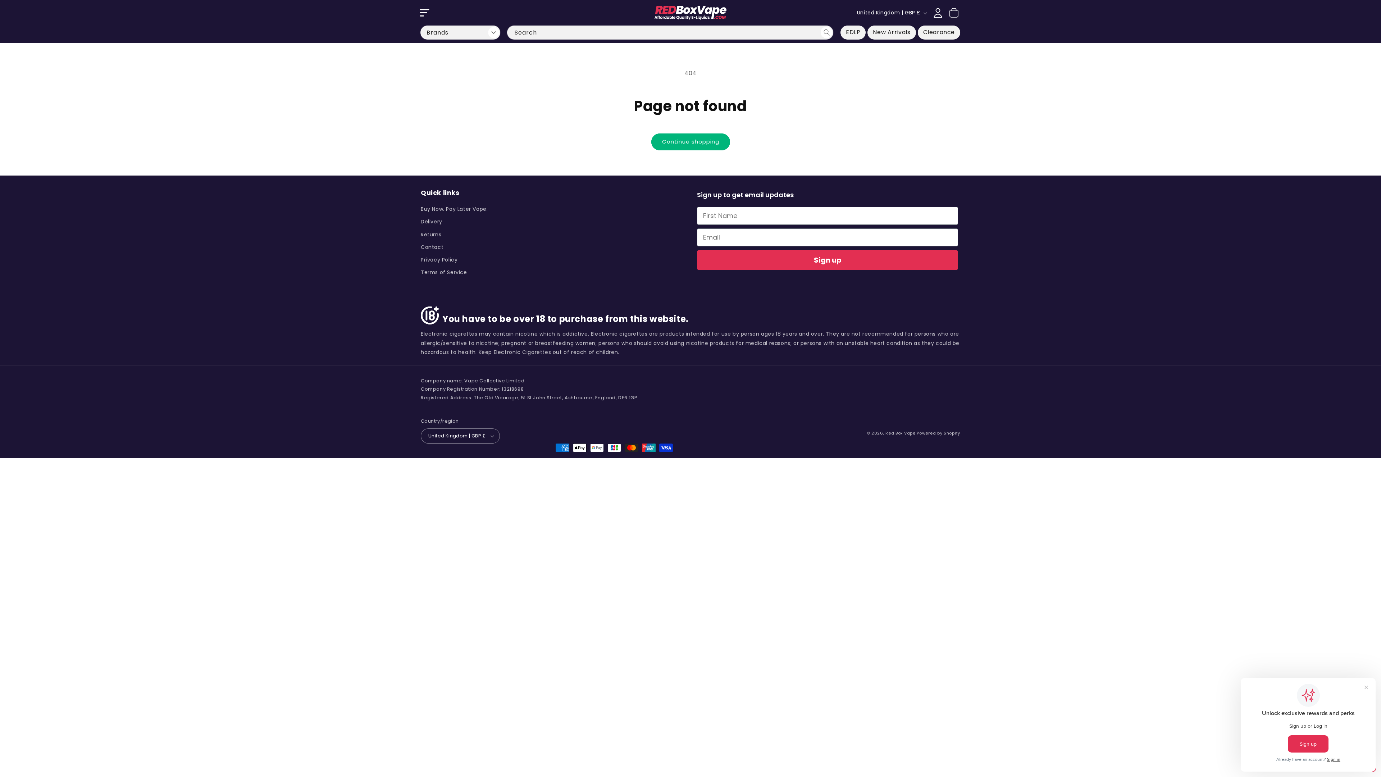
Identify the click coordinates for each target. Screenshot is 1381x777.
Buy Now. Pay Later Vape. (454, 209)
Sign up (828, 260)
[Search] (826, 32)
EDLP (853, 32)
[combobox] (670, 32)
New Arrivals (891, 32)
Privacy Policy (439, 259)
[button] (424, 13)
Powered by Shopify (938, 433)
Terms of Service (444, 272)
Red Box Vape (900, 433)
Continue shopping (690, 141)
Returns (431, 234)
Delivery (431, 221)
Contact (432, 247)
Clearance (939, 32)
